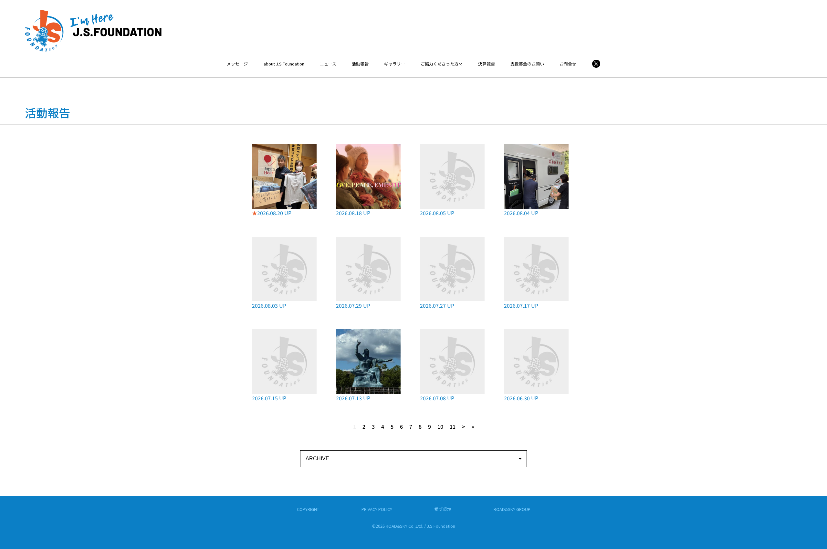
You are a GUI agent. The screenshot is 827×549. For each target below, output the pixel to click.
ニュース (328, 64)
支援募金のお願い (527, 64)
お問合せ (568, 64)
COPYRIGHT (308, 509)
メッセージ (237, 64)
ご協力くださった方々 (442, 64)
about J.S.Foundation (284, 64)
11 (452, 426)
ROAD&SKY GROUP (512, 509)
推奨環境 (442, 509)
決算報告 (486, 64)
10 (440, 426)
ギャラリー (394, 64)
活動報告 (360, 64)
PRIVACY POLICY (376, 509)
